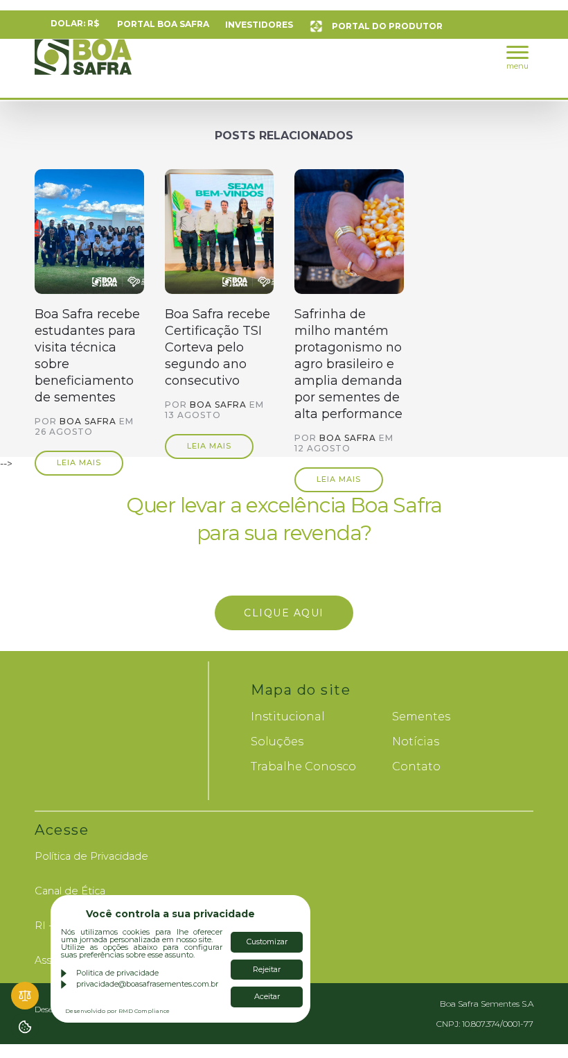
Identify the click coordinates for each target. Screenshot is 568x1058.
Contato (416, 766)
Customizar (267, 941)
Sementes (421, 716)
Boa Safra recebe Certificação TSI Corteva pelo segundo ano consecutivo (217, 347)
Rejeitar (267, 969)
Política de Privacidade (91, 856)
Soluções (277, 741)
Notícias (415, 741)
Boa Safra (83, 63)
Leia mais (79, 462)
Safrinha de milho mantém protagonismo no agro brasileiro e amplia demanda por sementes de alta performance (348, 364)
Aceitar (267, 996)
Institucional (288, 716)
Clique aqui (287, 613)
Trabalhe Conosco (303, 766)
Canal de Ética (70, 891)
